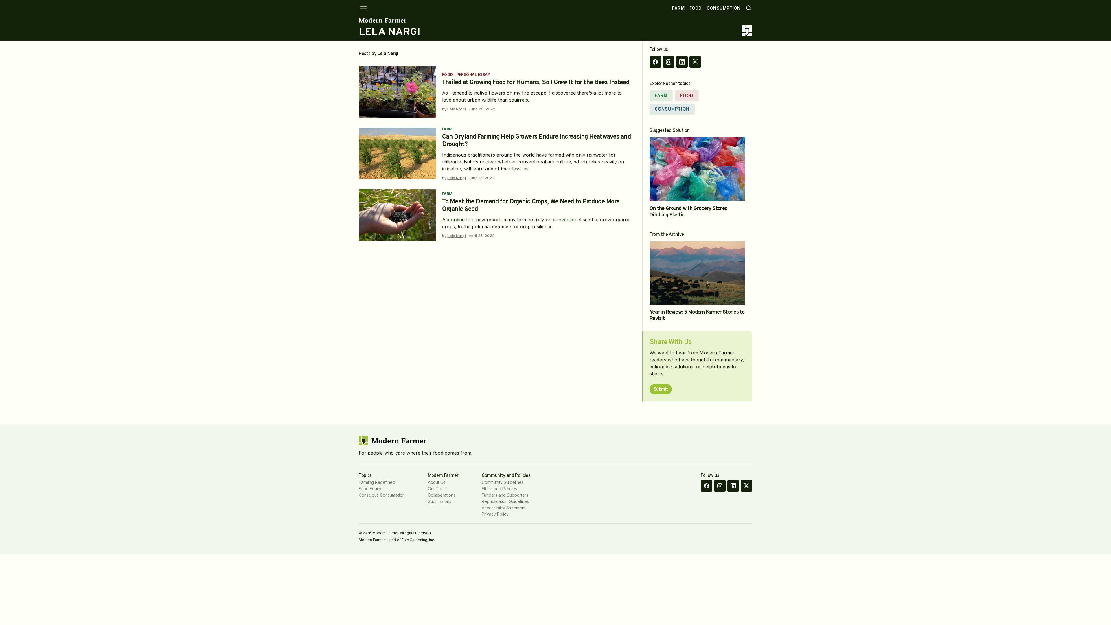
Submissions (439, 501)
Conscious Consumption (382, 494)
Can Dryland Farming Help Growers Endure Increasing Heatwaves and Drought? (536, 140)
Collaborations (441, 494)
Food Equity (370, 488)
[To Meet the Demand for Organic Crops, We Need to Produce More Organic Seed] (397, 215)
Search (748, 8)
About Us (436, 482)
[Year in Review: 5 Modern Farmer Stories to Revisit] (697, 273)
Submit (661, 389)
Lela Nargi (456, 108)
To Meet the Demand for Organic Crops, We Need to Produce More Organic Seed (530, 205)
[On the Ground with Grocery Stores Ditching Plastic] (697, 169)
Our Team (437, 488)
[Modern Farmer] (389, 20)
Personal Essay (473, 74)
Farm (678, 7)
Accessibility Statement (503, 507)
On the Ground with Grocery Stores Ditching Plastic (688, 211)
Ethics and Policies (499, 488)
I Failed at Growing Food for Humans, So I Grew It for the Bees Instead (535, 83)
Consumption (724, 7)
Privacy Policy (495, 514)
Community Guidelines (503, 482)
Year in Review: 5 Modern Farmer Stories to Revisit (697, 315)
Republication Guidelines (505, 501)
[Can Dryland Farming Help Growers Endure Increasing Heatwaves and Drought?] (397, 153)
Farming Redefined (377, 482)
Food (695, 7)
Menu (363, 8)
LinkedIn (682, 62)
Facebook (655, 62)
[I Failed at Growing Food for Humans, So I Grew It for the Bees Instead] (397, 92)
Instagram (668, 62)
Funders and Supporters (505, 494)
